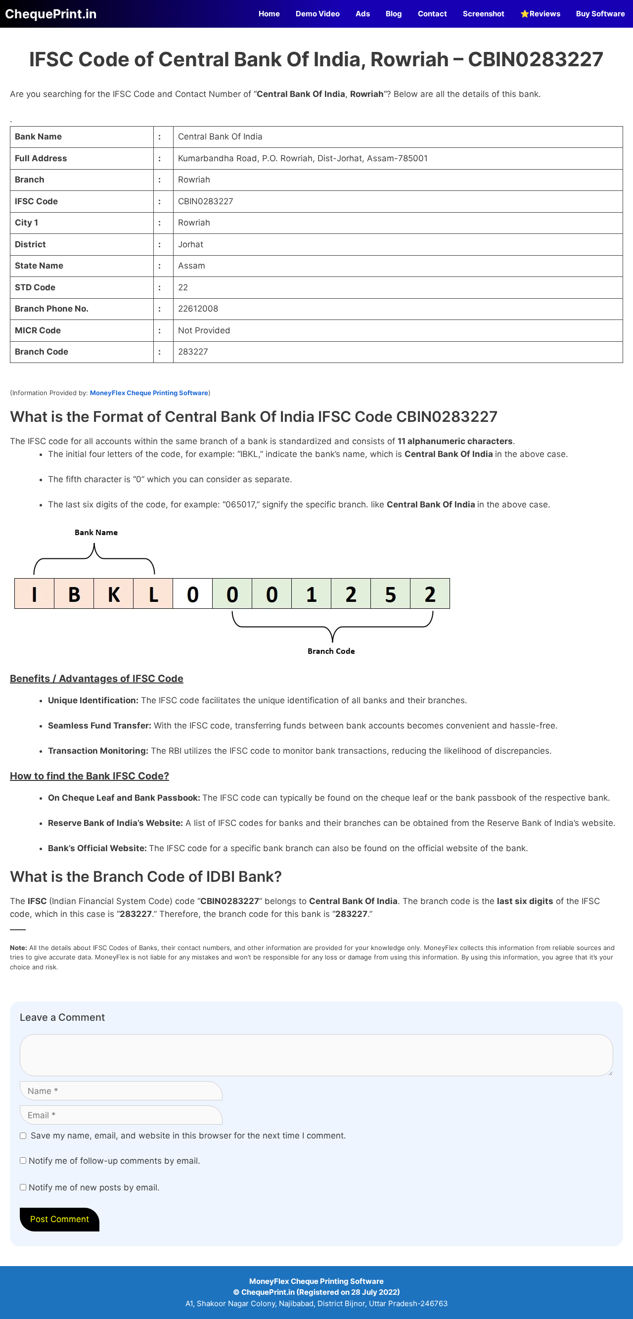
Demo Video (318, 13)
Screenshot (483, 13)
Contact (432, 13)
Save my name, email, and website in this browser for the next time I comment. (188, 1135)
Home (269, 13)
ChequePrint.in (51, 13)
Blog (394, 13)
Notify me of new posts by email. (94, 1187)
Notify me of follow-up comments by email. (114, 1161)
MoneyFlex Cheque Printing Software (149, 393)
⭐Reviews (540, 13)
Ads (363, 13)
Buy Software (600, 13)
